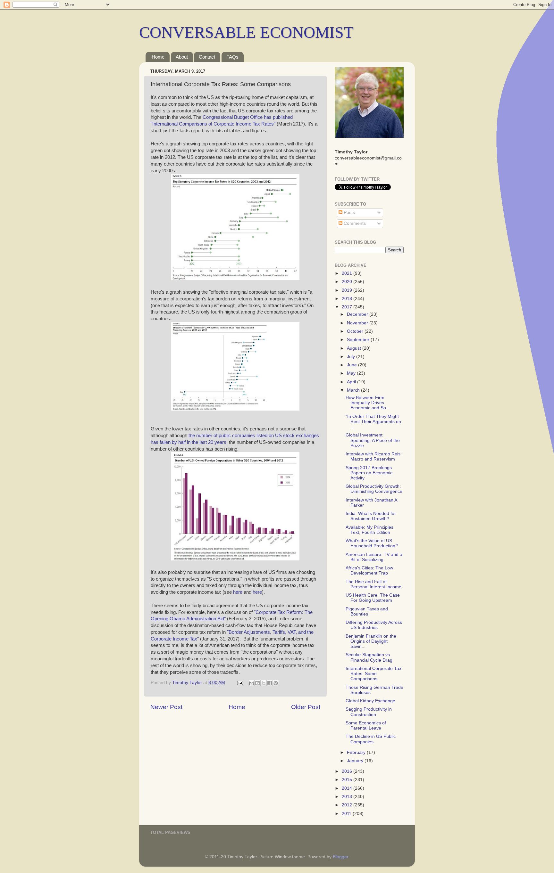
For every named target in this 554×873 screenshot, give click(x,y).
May (352, 373)
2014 (347, 788)
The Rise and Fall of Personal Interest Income (373, 584)
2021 (347, 273)
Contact (207, 57)
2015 (347, 779)
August (354, 348)
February (357, 752)
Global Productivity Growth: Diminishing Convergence (374, 489)
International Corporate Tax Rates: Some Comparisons (373, 673)
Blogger (340, 856)
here (237, 592)
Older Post (305, 707)
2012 (347, 805)
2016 (347, 771)
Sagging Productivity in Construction (369, 712)
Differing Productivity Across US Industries (374, 625)
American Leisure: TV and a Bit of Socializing (374, 557)
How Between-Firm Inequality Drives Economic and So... (368, 402)
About (182, 57)
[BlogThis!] (257, 683)
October (356, 331)
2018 (347, 298)
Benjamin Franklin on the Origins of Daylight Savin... (371, 641)
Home (158, 57)
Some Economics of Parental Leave (366, 725)
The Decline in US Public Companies (371, 739)
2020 (347, 281)
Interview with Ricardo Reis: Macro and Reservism (374, 456)
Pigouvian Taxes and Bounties (367, 611)
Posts (348, 212)
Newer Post (166, 707)
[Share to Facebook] (269, 683)
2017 (347, 307)
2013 (347, 796)
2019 (347, 290)
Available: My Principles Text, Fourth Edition (369, 530)
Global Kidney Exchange (370, 700)
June (352, 365)
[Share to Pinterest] (276, 683)
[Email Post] (239, 682)
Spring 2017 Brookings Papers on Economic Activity (369, 472)
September (359, 339)
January (356, 760)
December (358, 314)
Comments (354, 223)
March (354, 390)
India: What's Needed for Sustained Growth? (371, 516)
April (352, 381)
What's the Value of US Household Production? (372, 543)
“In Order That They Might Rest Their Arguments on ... (373, 421)
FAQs (232, 57)
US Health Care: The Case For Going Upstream (373, 598)
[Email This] (251, 683)
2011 (347, 813)
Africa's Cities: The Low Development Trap (369, 570)
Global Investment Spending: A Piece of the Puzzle (373, 440)
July (351, 356)
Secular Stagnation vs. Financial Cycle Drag (369, 657)
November (358, 323)
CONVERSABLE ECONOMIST (246, 32)
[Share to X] (263, 683)
